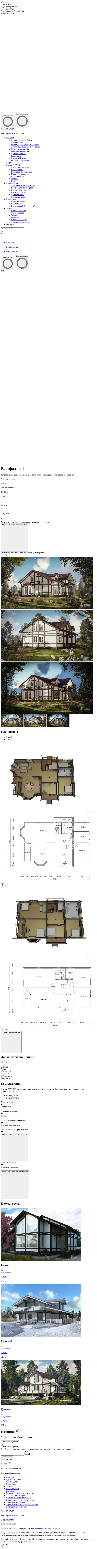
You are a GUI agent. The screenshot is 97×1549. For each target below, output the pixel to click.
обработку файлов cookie (22, 1541)
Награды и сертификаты (21, 172)
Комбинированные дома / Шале (25, 144)
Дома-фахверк (17, 142)
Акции (9, 163)
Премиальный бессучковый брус (25, 206)
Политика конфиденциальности (15, 1528)
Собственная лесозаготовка (23, 185)
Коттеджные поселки (20, 160)
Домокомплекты (18, 201)
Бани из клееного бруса (21, 151)
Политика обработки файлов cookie (44, 1528)
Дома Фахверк (17, 195)
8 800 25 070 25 (7, 129)
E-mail (27, 1454)
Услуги (9, 208)
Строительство (17, 213)
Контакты (10, 224)
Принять (5, 1544)
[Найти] (2, 231)
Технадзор (15, 215)
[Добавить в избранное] (2, 1270)
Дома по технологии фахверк (18, 1498)
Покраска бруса (18, 192)
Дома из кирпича (18, 154)
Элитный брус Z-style (15, 1495)
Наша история (17, 169)
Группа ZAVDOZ (13, 165)
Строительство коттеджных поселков (22, 1504)
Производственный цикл (22, 188)
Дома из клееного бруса (21, 140)
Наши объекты (17, 176)
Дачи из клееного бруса (21, 149)
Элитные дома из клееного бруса (25, 147)
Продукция (11, 199)
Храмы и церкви (18, 197)
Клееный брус (17, 204)
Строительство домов (15, 1502)
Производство (12, 183)
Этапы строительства (20, 222)
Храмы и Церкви (18, 158)
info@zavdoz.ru (7, 1520)
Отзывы (14, 179)
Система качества (18, 190)
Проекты (10, 138)
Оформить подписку (10, 1442)
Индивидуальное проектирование (20, 1500)
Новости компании (19, 174)
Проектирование (18, 210)
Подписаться (7, 1457)
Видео (14, 181)
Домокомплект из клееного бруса (20, 1493)
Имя (26, 1451)
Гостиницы (16, 156)
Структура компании (20, 167)
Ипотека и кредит (19, 220)
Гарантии (15, 217)
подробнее (45, 522)
